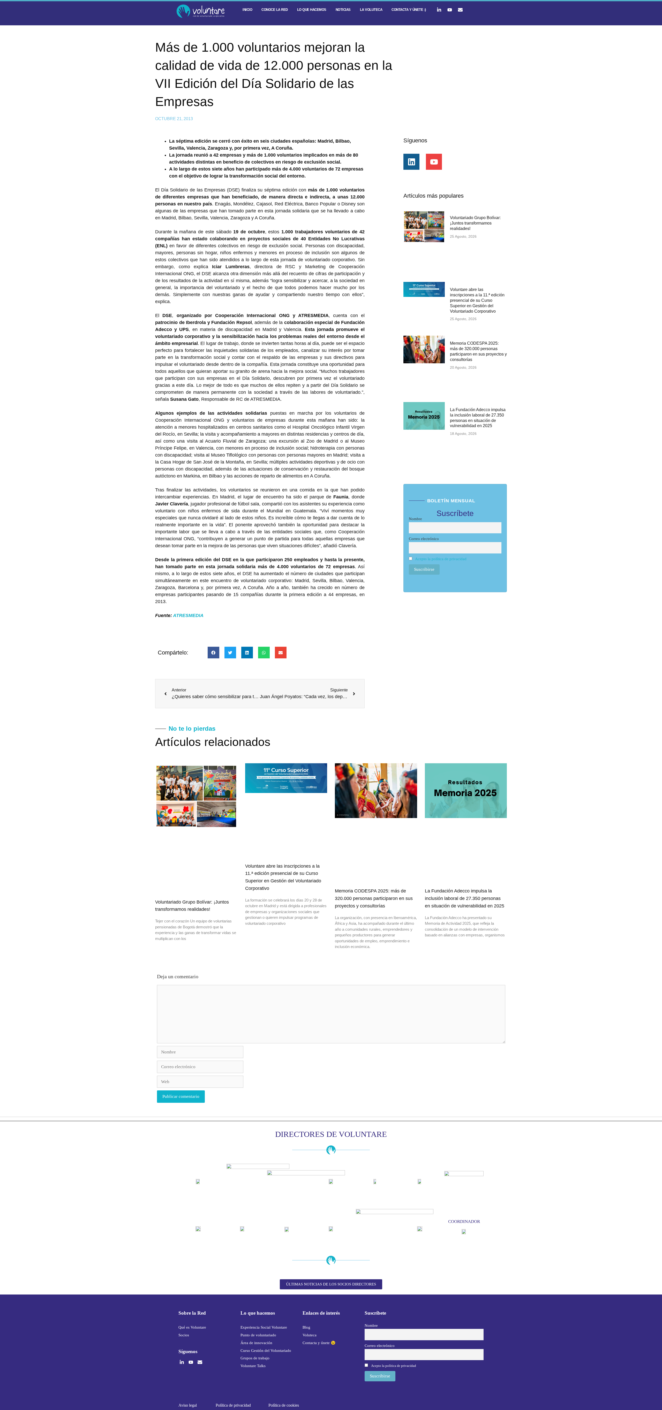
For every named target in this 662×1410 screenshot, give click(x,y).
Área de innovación (256, 1343)
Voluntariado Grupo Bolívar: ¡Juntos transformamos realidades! (475, 223)
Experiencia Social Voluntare (263, 1327)
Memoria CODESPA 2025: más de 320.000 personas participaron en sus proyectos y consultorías (374, 898)
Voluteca (310, 1335)
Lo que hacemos (311, 10)
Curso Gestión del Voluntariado (265, 1351)
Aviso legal (187, 1405)
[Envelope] (460, 9)
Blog (306, 1327)
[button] (213, 652)
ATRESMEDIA (188, 615)
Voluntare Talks (253, 1366)
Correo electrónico (424, 538)
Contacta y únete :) (409, 10)
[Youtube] (449, 9)
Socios (183, 1335)
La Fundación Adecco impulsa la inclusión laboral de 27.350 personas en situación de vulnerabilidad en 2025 (464, 898)
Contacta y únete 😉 (319, 1343)
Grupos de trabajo (254, 1358)
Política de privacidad (233, 1405)
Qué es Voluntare (192, 1327)
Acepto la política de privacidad (441, 559)
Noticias (343, 10)
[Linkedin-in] (439, 9)
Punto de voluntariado (258, 1335)
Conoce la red (274, 10)
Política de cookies (283, 1405)
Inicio (247, 10)
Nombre (415, 519)
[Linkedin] (411, 162)
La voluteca (371, 10)
